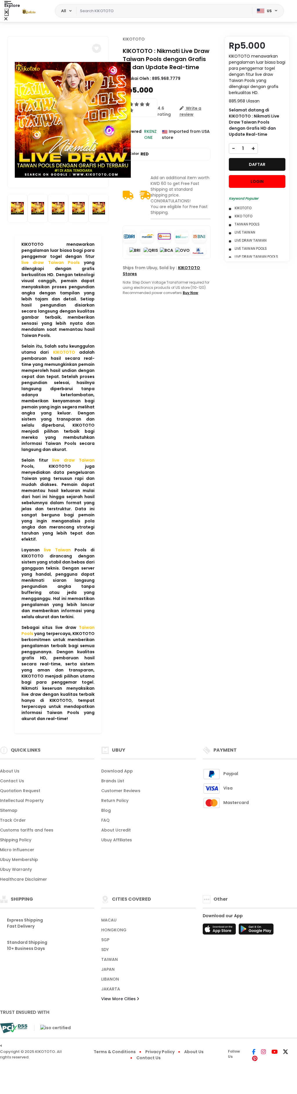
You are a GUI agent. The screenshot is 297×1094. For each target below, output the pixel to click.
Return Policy (114, 800)
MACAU (109, 920)
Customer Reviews (120, 791)
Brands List (112, 781)
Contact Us (12, 781)
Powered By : (132, 134)
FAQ (105, 820)
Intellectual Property (22, 800)
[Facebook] (254, 1052)
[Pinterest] (255, 1059)
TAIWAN (109, 959)
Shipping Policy (15, 840)
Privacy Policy (160, 1052)
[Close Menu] (6, 12)
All (63, 10)
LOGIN (257, 181)
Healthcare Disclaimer (23, 879)
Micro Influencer (17, 850)
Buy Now (190, 292)
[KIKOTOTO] (28, 11)
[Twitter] (285, 1052)
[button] (96, 48)
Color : (139, 154)
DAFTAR (257, 164)
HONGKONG (113, 930)
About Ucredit (116, 830)
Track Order (13, 820)
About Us (9, 771)
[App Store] (220, 931)
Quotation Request (20, 791)
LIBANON (110, 979)
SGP (105, 940)
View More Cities (119, 999)
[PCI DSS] (13, 1028)
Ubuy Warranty (16, 869)
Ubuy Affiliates (116, 840)
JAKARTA (110, 989)
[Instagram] (263, 1052)
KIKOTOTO (134, 39)
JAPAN (108, 969)
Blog (106, 810)
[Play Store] (256, 931)
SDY (105, 949)
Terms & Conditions (115, 1052)
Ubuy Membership (19, 859)
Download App (117, 771)
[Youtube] (274, 1052)
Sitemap (8, 810)
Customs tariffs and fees (26, 830)
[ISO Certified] (52, 1028)
